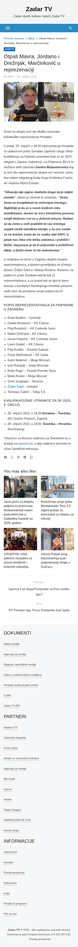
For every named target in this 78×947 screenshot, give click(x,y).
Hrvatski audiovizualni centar (21, 685)
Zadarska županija (15, 737)
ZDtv (10, 76)
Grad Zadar (11, 747)
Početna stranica (14, 38)
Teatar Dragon (12, 809)
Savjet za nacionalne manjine (21, 758)
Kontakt (8, 862)
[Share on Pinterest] (18, 457)
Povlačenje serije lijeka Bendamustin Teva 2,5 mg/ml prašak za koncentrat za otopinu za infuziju (57, 510)
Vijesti (31, 38)
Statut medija (12, 643)
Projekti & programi (15, 903)
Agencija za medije (15, 654)
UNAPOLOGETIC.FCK (17, 819)
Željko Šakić (16, 386)
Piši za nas (10, 913)
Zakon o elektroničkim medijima (23, 674)
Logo (7, 893)
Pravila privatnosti (39, 939)
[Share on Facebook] (5, 457)
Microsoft (9, 778)
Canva (8, 789)
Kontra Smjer (12, 830)
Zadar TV (39, 9)
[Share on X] (12, 457)
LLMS (7, 695)
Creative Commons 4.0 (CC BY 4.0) (48, 934)
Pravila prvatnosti (14, 872)
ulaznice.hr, (25, 443)
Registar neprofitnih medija (20, 664)
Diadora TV (10, 727)
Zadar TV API (12, 705)
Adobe (8, 799)
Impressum (10, 851)
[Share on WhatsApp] (31, 457)
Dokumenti (10, 882)
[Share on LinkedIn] (25, 457)
